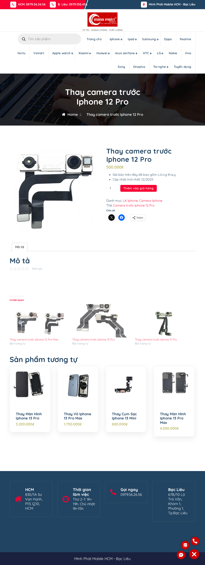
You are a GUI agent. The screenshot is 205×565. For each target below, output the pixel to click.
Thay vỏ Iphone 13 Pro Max (77, 416)
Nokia (173, 53)
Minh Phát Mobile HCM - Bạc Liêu (172, 4)
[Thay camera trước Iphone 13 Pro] (101, 320)
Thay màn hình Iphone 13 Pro (29, 416)
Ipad (131, 39)
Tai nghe (159, 67)
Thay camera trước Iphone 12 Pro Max (34, 339)
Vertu (21, 53)
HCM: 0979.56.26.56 (31, 4)
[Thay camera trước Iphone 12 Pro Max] (39, 320)
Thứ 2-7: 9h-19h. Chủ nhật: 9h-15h (84, 504)
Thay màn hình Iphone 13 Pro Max (173, 418)
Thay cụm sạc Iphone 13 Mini (124, 416)
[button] (194, 554)
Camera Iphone (150, 201)
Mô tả (19, 247)
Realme (185, 39)
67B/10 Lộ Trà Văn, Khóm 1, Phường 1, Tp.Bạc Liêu (177, 503)
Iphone (115, 39)
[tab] (19, 247)
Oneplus (139, 67)
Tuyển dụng (182, 67)
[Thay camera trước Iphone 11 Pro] (164, 320)
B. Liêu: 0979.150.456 (72, 4)
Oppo (168, 39)
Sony (121, 67)
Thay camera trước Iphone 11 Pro (156, 339)
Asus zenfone (125, 53)
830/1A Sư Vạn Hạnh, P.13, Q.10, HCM (33, 501)
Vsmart (38, 53)
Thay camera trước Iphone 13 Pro (93, 339)
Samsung (149, 39)
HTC (146, 53)
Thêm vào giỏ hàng (138, 188)
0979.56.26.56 (131, 494)
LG (159, 53)
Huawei (101, 53)
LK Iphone (130, 201)
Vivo (188, 53)
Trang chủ (94, 39)
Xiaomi (83, 53)
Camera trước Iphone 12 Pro (134, 205)
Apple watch (61, 53)
